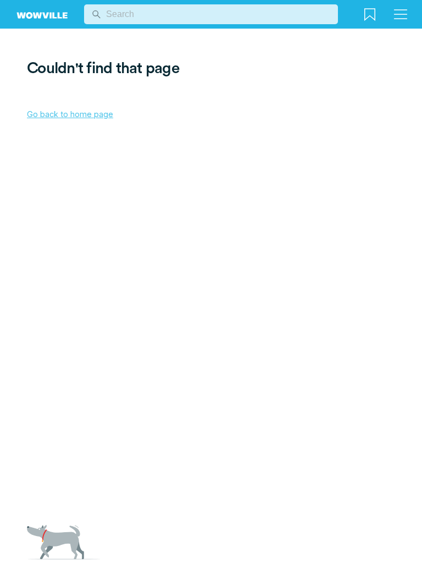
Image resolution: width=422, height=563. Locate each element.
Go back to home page (70, 114)
